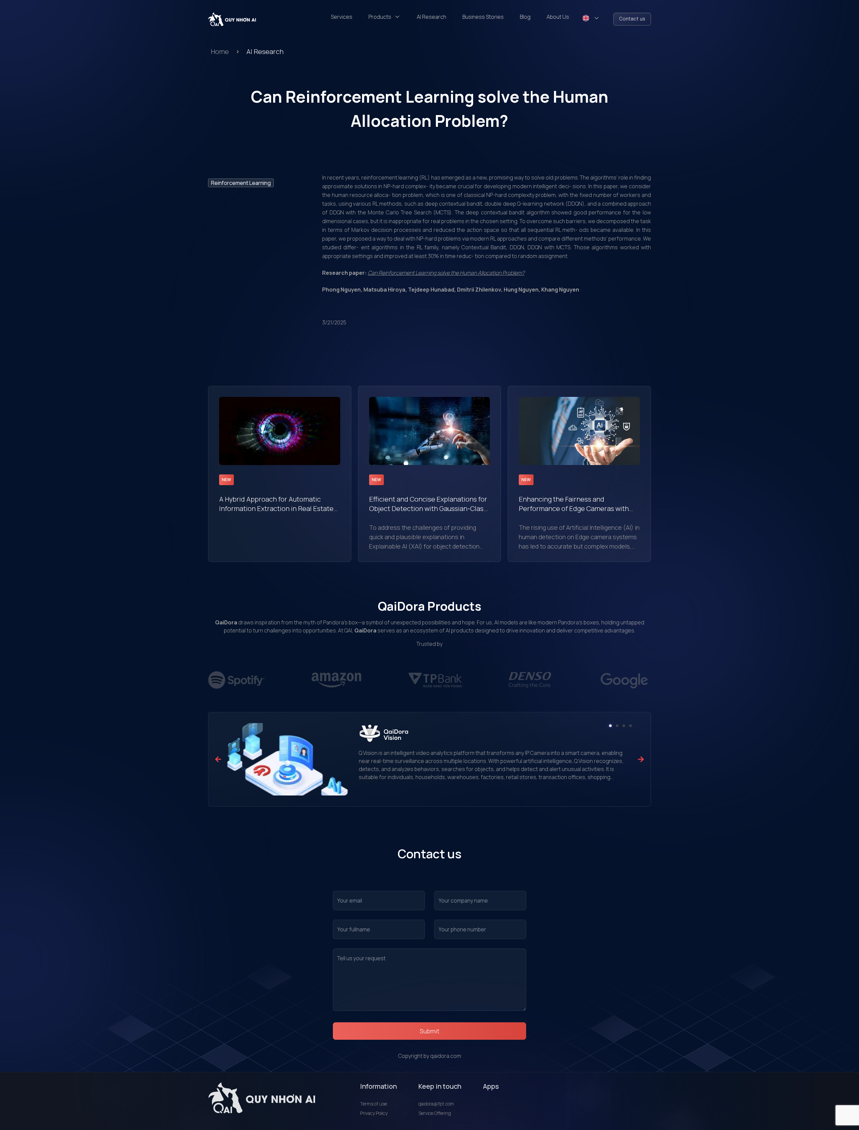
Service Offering (434, 1113)
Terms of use (373, 1103)
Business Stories (483, 16)
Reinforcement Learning (241, 183)
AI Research (431, 16)
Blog (525, 16)
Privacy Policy (374, 1113)
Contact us (632, 19)
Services (341, 16)
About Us (558, 16)
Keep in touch (439, 1086)
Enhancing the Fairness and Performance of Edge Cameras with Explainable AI (574, 504)
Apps (491, 1086)
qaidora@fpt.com (436, 1103)
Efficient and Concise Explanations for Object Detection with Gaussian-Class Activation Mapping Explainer (428, 504)
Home (220, 51)
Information (378, 1086)
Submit (429, 1031)
